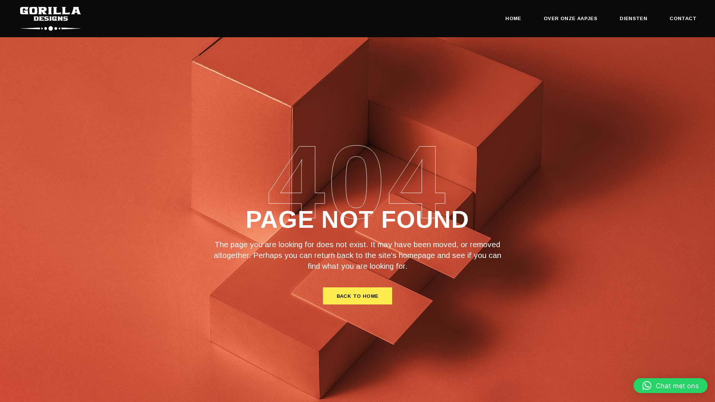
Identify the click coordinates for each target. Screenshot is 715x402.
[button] (670, 385)
